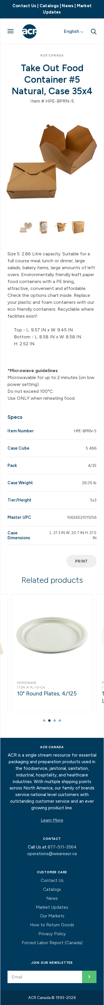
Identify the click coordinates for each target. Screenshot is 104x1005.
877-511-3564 (62, 847)
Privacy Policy (52, 933)
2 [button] (49, 720)
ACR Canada (52, 55)
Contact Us (24, 5)
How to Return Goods (52, 924)
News (67, 5)
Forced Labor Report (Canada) (52, 942)
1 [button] (44, 720)
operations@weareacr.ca (52, 853)
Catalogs (49, 5)
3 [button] (54, 720)
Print (81, 561)
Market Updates (52, 907)
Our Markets (52, 916)
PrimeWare (27, 683)
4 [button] (60, 720)
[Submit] (89, 977)
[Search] (93, 30)
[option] (52, 162)
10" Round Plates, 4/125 (47, 693)
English (72, 31)
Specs (15, 417)
